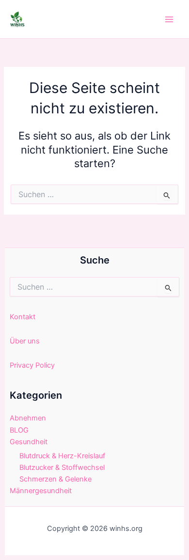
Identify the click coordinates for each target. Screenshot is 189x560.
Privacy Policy (32, 365)
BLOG (19, 430)
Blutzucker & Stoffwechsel (62, 467)
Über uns (25, 341)
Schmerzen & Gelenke (55, 479)
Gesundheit (28, 441)
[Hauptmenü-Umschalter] (169, 19)
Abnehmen (28, 418)
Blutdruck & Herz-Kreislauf (62, 455)
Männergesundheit (41, 490)
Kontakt (22, 316)
